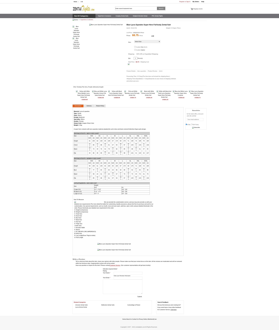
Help (202, 1)
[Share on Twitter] (102, 29)
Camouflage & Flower (133, 305)
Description (78, 106)
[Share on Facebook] (114, 29)
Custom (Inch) (141, 47)
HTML (189, 124)
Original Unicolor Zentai (140, 16)
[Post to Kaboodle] (105, 29)
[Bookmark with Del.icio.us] (109, 29)
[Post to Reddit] (98, 29)
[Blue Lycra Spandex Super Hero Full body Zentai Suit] (196, 95)
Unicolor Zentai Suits (81, 305)
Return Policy (100, 106)
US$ (82, 1)
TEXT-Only (195, 124)
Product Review (152, 71)
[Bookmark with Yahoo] (100, 29)
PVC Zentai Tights (157, 16)
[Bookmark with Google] (111, 29)
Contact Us (135, 319)
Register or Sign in (184, 1)
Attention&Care (152, 319)
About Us (129, 319)
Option (143, 50)
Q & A (160, 71)
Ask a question (141, 71)
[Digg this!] (107, 29)
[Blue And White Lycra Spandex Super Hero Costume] (180, 95)
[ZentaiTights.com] (83, 7)
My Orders (196, 1)
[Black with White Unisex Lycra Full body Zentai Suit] (148, 95)
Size (129, 42)
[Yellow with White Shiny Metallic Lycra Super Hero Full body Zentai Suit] (83, 97)
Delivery (89, 106)
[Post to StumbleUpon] (96, 29)
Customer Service (115, 265)
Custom (140, 50)
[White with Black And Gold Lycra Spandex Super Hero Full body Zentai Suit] (164, 97)
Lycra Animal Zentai (81, 307)
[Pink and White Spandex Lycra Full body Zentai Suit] (132, 95)
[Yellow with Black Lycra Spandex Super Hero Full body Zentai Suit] (116, 95)
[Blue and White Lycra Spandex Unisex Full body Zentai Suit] (100, 95)
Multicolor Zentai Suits (107, 305)
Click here (174, 309)
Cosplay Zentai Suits (122, 16)
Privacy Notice (143, 319)
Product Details (131, 71)
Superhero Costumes (104, 16)
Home (75, 1)
